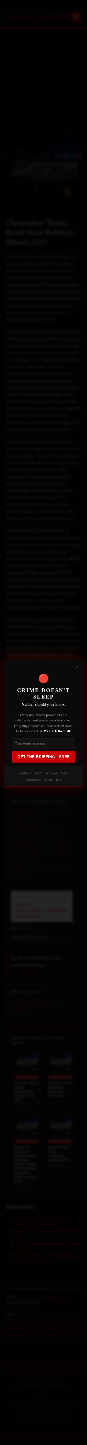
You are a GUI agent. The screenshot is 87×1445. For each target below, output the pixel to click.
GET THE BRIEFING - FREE (43, 757)
